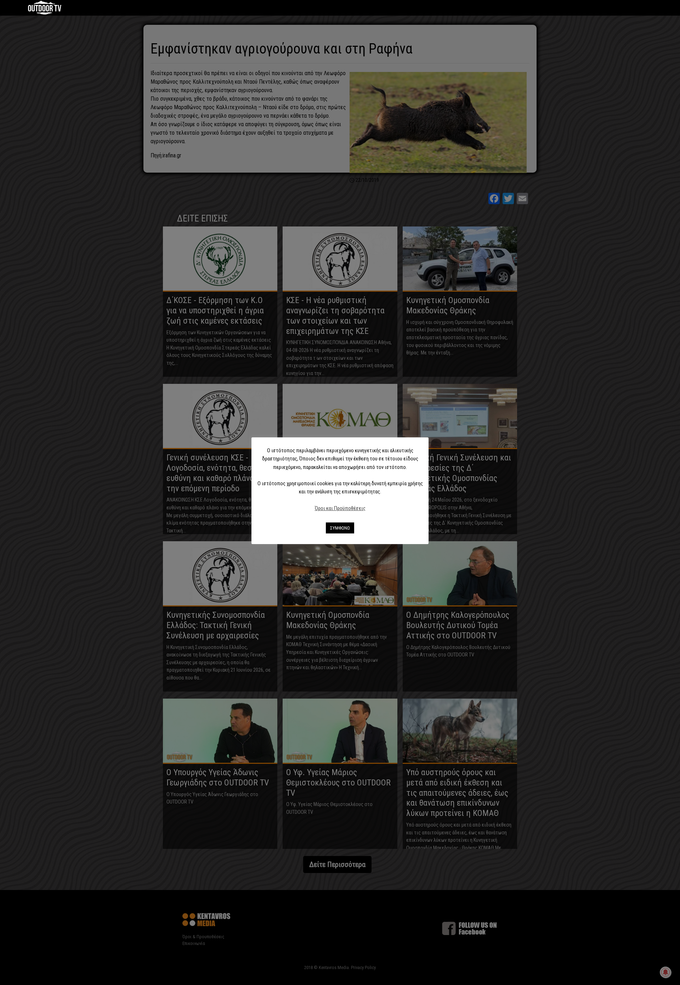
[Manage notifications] (665, 972)
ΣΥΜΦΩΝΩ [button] (340, 528)
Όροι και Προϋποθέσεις (340, 508)
